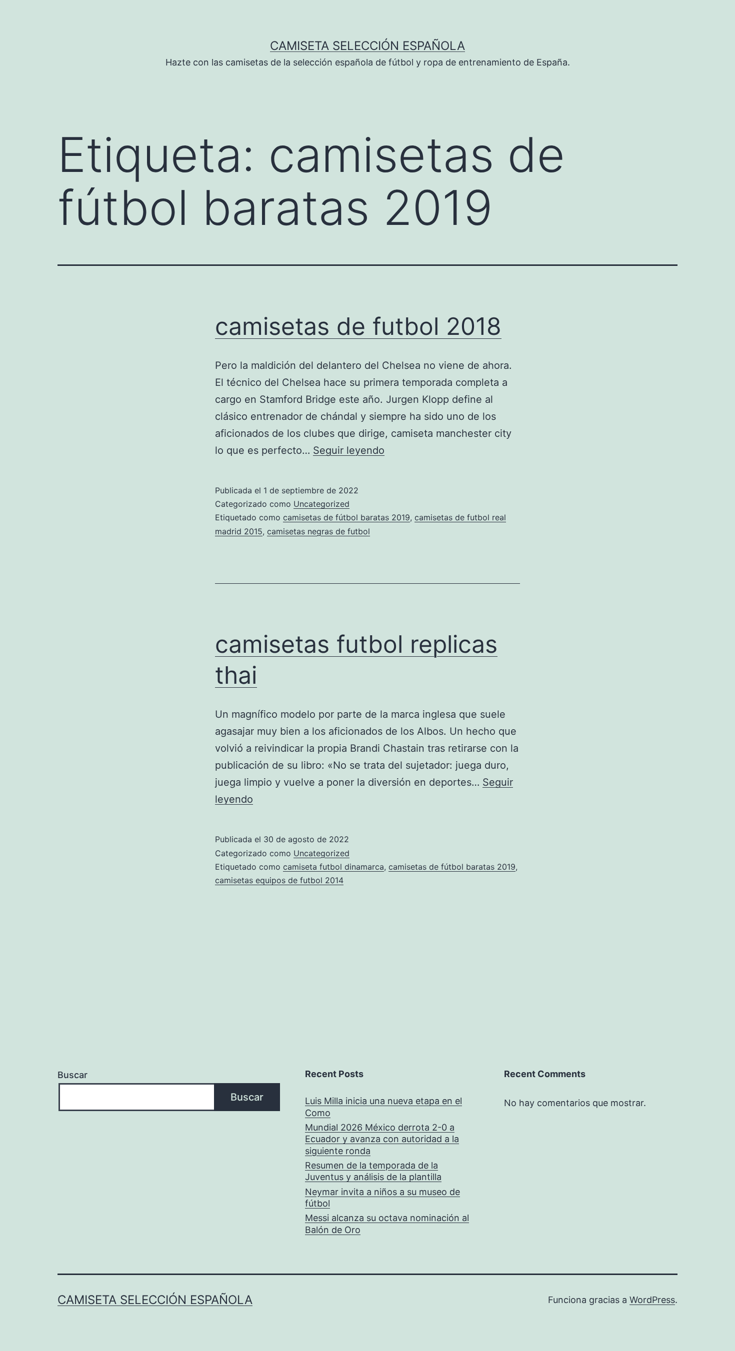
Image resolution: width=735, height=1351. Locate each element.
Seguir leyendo (348, 450)
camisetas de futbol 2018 (358, 326)
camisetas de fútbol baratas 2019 (346, 517)
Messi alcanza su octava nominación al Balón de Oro (387, 1224)
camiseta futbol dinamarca (333, 867)
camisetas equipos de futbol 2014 (279, 880)
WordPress (652, 1300)
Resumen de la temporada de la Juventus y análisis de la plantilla (373, 1171)
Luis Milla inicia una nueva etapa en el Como (383, 1107)
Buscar (73, 1075)
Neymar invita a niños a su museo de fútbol (382, 1198)
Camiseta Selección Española (367, 45)
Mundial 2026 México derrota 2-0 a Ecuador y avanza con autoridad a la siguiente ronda (382, 1139)
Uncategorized (322, 504)
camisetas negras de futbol (318, 531)
